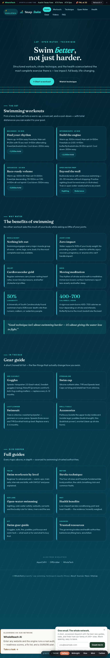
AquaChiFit (42, 562)
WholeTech (68, 562)
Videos (56, 14)
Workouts (57, 9)
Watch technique (68, 81)
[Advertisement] (55, 605)
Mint (93, 653)
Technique (69, 9)
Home (47, 9)
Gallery (65, 653)
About (73, 576)
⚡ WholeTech (10, 12)
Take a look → (11, 649)
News (87, 576)
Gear (46, 14)
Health (94, 9)
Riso (85, 653)
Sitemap (94, 576)
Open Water (82, 9)
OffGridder (55, 562)
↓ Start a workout (42, 81)
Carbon (102, 653)
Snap (33, 12)
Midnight (76, 653)
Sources (80, 576)
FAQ (64, 14)
